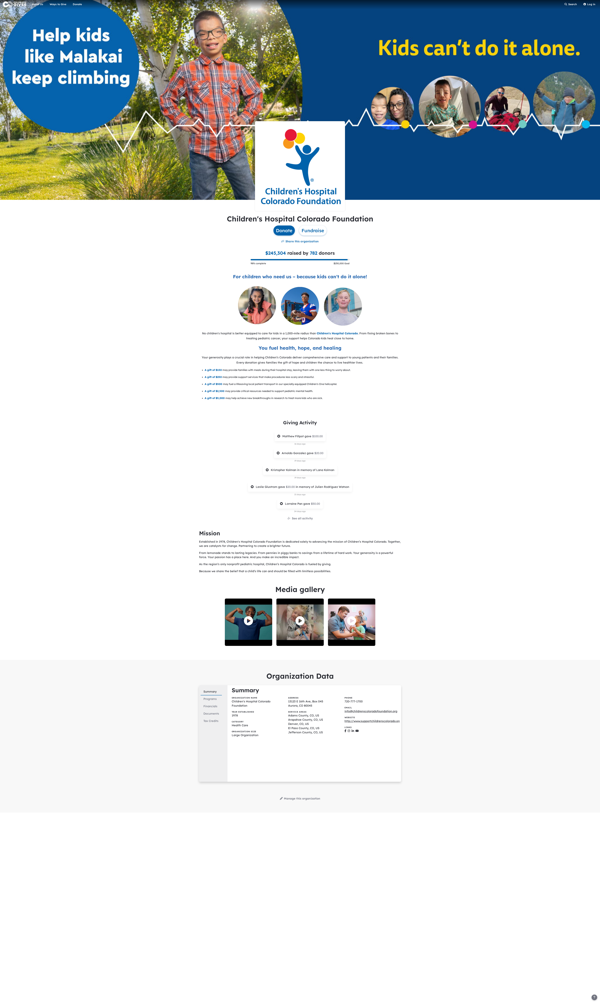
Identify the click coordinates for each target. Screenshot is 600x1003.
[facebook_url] (345, 731)
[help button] (594, 997)
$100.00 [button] (317, 436)
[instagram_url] (349, 731)
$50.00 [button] (315, 503)
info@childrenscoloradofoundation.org (371, 711)
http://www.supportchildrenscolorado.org (373, 721)
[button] (248, 621)
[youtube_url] (357, 731)
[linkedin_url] (353, 731)
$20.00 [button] (318, 453)
